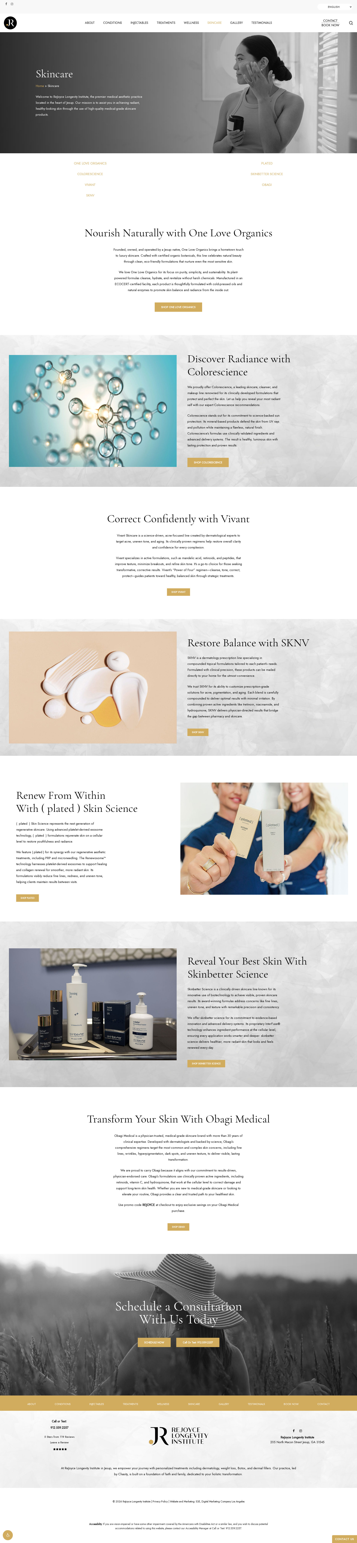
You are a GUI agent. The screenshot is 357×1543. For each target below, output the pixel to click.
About (31, 1404)
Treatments (130, 1404)
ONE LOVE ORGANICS (90, 163)
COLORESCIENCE (90, 174)
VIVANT (90, 185)
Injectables (96, 1404)
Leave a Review (59, 1442)
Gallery (224, 1404)
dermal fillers (262, 1468)
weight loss (228, 1468)
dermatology (210, 1468)
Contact (323, 1404)
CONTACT (330, 21)
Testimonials (256, 1404)
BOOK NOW (330, 25)
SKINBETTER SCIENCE (267, 174)
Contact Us (344, 1539)
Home (40, 86)
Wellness (163, 1404)
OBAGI (267, 185)
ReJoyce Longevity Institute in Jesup (88, 1468)
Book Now (291, 1404)
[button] (8, 1535)
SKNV (90, 195)
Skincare (194, 1404)
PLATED (267, 163)
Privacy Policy (160, 1501)
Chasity (123, 1474)
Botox (241, 1468)
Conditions (63, 1404)
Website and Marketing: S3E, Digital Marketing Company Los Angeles (207, 1501)
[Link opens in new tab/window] (294, 1430)
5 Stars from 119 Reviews (59, 1437)
